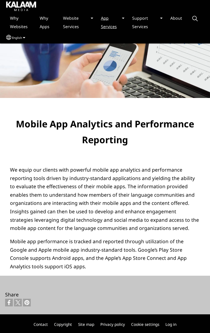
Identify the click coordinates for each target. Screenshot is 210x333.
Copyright (63, 324)
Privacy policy (112, 324)
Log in (170, 324)
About (176, 18)
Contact (41, 324)
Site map (86, 324)
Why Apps (44, 22)
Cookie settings (145, 324)
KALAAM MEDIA (16, 6)
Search (195, 18)
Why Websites (19, 22)
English (17, 38)
